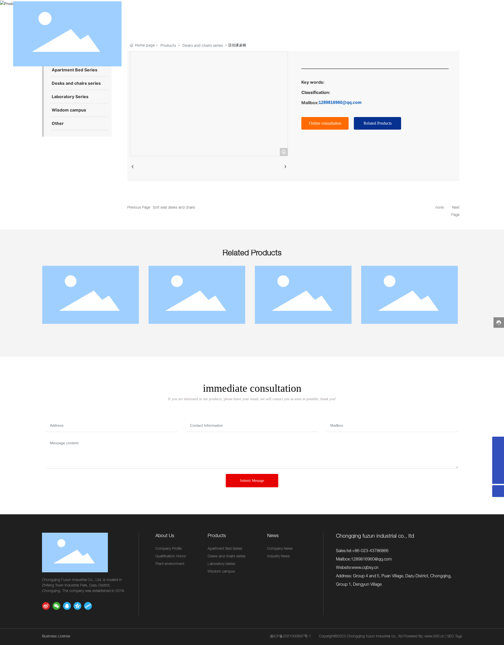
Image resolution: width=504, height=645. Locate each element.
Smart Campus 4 (90, 296)
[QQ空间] (77, 606)
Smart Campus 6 (303, 296)
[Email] (498, 442)
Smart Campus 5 (197, 296)
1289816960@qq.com (340, 102)
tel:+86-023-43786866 (367, 551)
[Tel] (498, 466)
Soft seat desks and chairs (174, 208)
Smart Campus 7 (409, 296)
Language (474, 34)
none (439, 208)
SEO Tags (454, 636)
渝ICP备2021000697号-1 (290, 636)
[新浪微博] (46, 606)
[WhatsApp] (498, 454)
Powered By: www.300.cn (423, 636)
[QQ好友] (67, 606)
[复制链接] (88, 606)
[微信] (56, 606)
